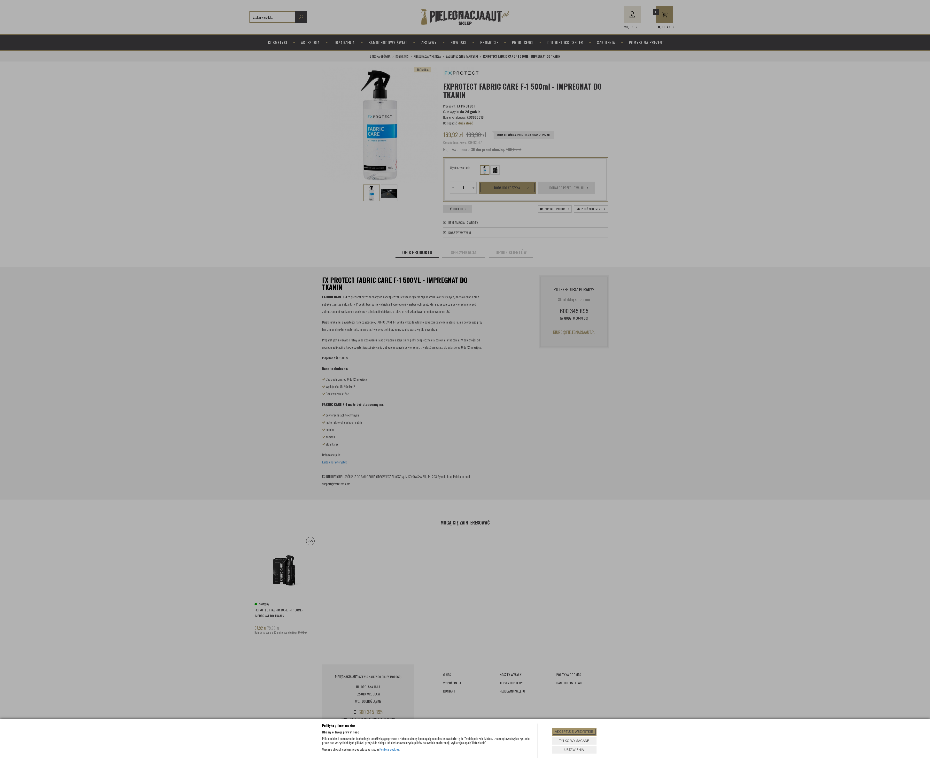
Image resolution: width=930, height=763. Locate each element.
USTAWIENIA (574, 750)
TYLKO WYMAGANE (574, 741)
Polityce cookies (389, 749)
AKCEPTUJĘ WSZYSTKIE (574, 731)
